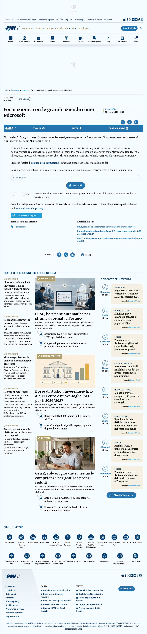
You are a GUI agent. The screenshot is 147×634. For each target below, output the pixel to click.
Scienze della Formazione (45, 163)
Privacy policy (12, 601)
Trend (7, 20)
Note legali (10, 594)
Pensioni (108, 20)
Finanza (39, 28)
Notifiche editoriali (14, 612)
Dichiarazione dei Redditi (26, 20)
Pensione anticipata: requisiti (52, 595)
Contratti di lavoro (94, 20)
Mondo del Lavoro (122, 311)
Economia (27, 28)
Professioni (62, 28)
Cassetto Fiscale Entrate (55, 604)
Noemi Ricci (112, 109)
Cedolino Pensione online (91, 590)
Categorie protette (123, 363)
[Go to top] (125, 624)
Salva (75, 128)
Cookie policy (11, 605)
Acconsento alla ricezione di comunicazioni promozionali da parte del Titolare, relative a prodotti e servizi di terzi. (85, 195)
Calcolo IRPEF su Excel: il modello (54, 609)
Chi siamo (10, 586)
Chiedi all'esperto (123, 495)
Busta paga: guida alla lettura (88, 599)
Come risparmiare (51, 356)
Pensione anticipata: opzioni (57, 600)
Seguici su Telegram (27, 215)
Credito (59, 20)
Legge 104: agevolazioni (90, 604)
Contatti (9, 598)
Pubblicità (10, 590)
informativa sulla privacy (29, 208)
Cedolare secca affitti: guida (56, 590)
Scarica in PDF (117, 128)
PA (73, 28)
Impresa (50, 28)
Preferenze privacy (14, 609)
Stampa (37, 128)
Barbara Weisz (134, 301)
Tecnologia (82, 28)
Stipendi (68, 20)
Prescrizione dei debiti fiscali (88, 609)
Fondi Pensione (121, 416)
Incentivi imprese (46, 20)
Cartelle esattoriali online (91, 594)
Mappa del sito (12, 616)
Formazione (23, 99)
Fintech (45, 438)
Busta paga (79, 20)
